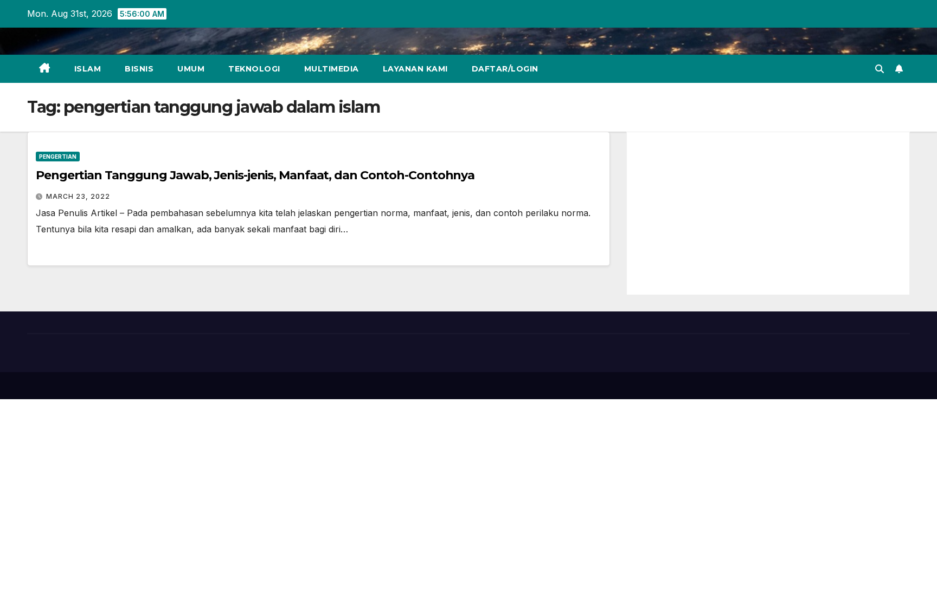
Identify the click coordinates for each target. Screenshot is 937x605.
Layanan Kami (415, 69)
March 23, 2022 (78, 196)
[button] (879, 68)
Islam (87, 69)
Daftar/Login (505, 69)
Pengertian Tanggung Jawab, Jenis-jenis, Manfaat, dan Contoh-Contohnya (255, 175)
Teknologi (254, 69)
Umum (190, 69)
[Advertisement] (768, 213)
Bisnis (139, 69)
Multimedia (331, 69)
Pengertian (57, 156)
